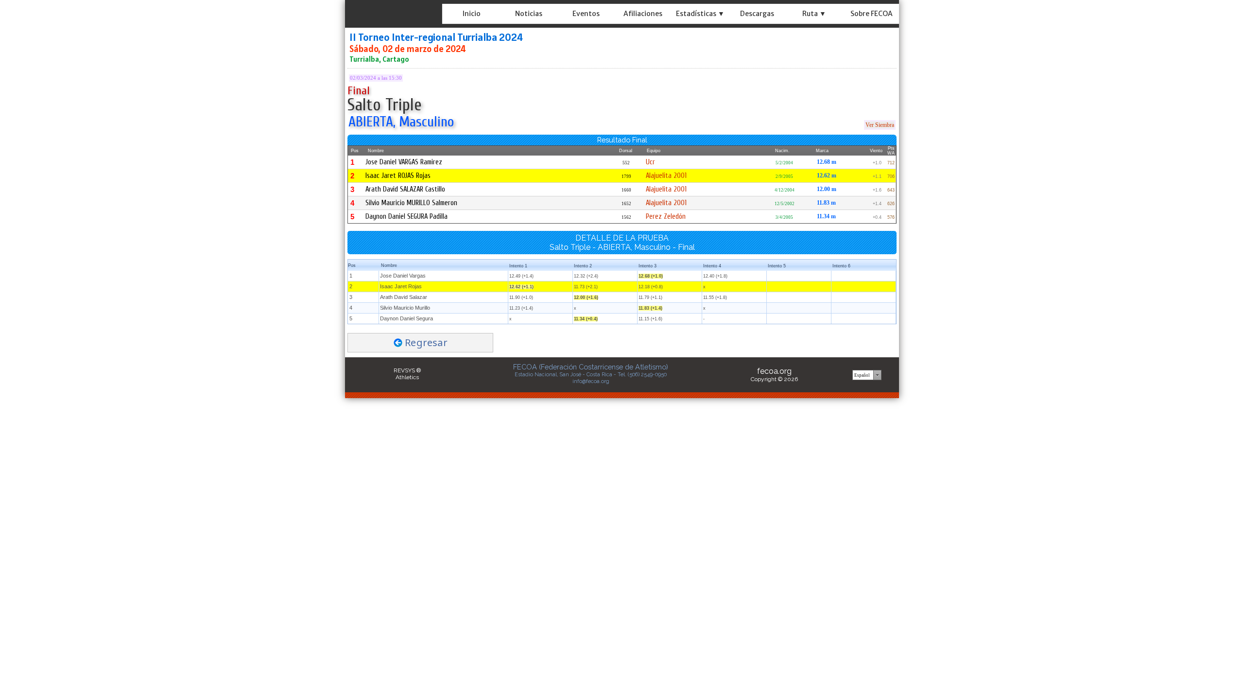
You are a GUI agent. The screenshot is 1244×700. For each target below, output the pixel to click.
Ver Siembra (879, 125)
